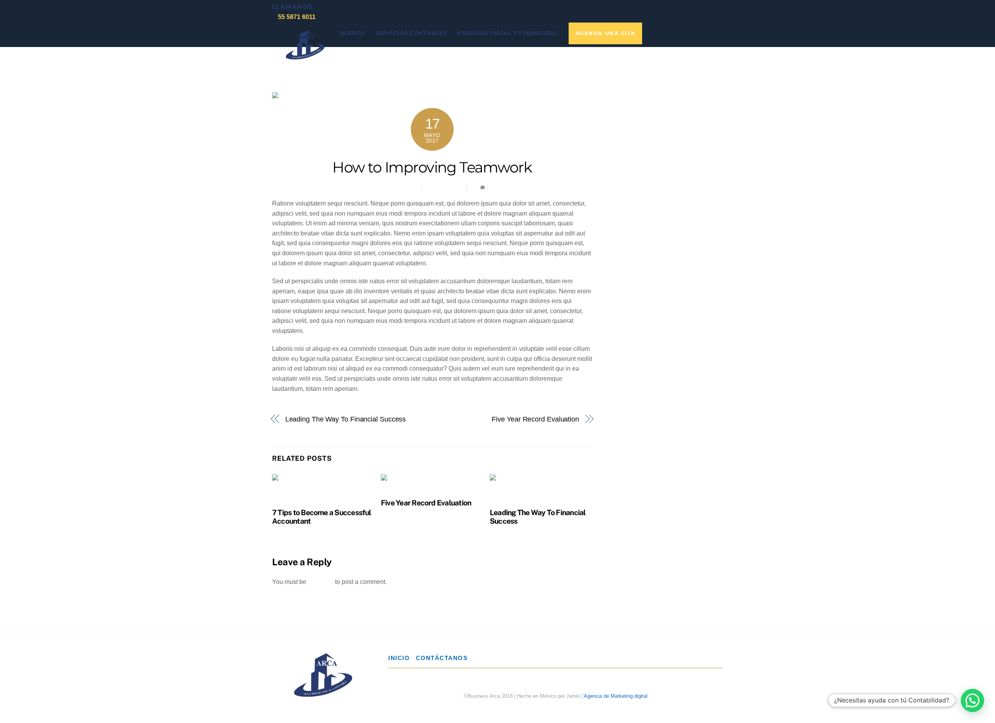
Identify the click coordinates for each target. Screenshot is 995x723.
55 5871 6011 (297, 16)
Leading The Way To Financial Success (345, 419)
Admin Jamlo (398, 189)
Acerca (352, 33)
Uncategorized (445, 188)
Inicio (399, 658)
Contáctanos (442, 658)
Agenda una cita (605, 33)
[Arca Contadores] (305, 54)
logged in (320, 581)
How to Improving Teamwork (432, 167)
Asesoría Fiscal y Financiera (507, 33)
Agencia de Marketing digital (616, 696)
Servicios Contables (411, 33)
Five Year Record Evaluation (535, 419)
